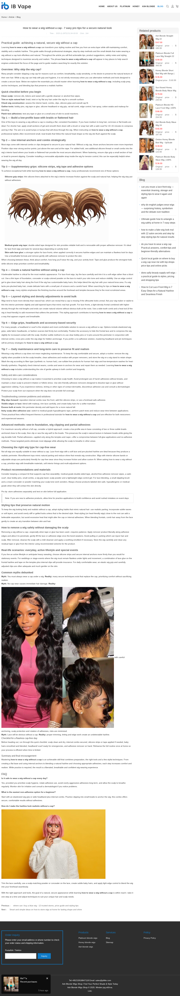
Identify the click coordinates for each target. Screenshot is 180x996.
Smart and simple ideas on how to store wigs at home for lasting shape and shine (46, 909)
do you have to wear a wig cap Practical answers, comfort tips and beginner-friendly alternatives (158, 248)
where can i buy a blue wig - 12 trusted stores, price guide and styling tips (45, 905)
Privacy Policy (150, 938)
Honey (136, 6)
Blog (160, 6)
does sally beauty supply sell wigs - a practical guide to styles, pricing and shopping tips (158, 276)
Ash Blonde (148, 6)
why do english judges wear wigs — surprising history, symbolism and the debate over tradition (157, 208)
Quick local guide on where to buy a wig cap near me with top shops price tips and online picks (158, 262)
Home (102, 6)
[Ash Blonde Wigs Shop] (16, 8)
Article (11, 17)
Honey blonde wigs (86, 942)
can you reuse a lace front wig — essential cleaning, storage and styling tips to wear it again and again (157, 192)
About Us (112, 6)
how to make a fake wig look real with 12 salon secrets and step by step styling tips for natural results (157, 233)
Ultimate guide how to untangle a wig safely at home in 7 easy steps (158, 221)
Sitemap (109, 942)
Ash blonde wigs (85, 947)
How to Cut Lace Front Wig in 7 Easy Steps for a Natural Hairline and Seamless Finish (157, 290)
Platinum (125, 6)
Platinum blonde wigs (87, 938)
